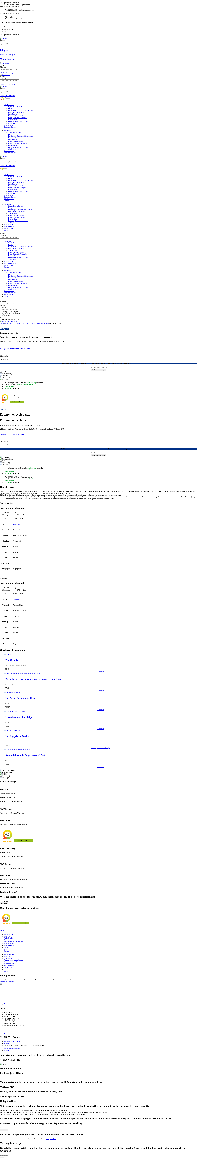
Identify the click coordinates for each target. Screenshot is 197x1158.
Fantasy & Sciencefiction (16, 116)
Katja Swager (9, 723)
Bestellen (7, 936)
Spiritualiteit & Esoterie (15, 107)
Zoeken (2, 40)
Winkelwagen (7, 59)
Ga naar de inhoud (6, 1)
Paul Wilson (8, 704)
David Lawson (9, 742)
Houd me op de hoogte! (98, 370)
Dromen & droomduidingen (40, 323)
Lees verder (100, 672)
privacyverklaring (51, 1139)
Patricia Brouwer (10, 761)
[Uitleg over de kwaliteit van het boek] (0, 344)
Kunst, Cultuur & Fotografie (17, 118)
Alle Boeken (8, 105)
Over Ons (7, 949)
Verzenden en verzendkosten (13, 940)
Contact (6, 201)
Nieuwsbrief (8, 947)
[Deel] (5, 1155)
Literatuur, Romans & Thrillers (18, 121)
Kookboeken (12, 119)
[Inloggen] (0, 46)
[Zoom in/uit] (1, 1155)
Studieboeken (12, 114)
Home (2, 323)
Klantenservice (9, 199)
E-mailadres (4, 901)
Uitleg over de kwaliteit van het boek (15, 348)
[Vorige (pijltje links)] (1, 1157)
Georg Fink (4, 329)
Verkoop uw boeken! (7, 982)
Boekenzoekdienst (10, 127)
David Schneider (9, 666)
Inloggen (4, 50)
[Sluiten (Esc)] (7, 1155)
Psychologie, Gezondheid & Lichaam (20, 110)
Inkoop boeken (9, 125)
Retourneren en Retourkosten (13, 942)
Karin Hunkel (9, 685)
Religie (10, 108)
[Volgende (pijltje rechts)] (3, 1157)
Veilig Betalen (8, 938)
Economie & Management (16, 112)
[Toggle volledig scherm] (3, 1155)
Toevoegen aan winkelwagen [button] (100, 748)
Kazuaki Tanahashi (20, 666)
